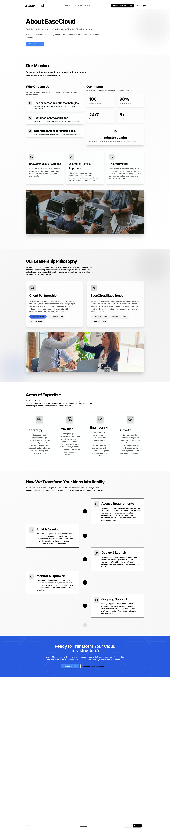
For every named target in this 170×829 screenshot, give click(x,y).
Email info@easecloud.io (93, 666)
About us (68, 5)
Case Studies (78, 5)
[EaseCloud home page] (34, 5)
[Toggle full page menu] (144, 5)
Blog (86, 5)
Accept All (137, 826)
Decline (127, 826)
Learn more (83, 826)
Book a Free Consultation (122, 5)
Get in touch (34, 44)
